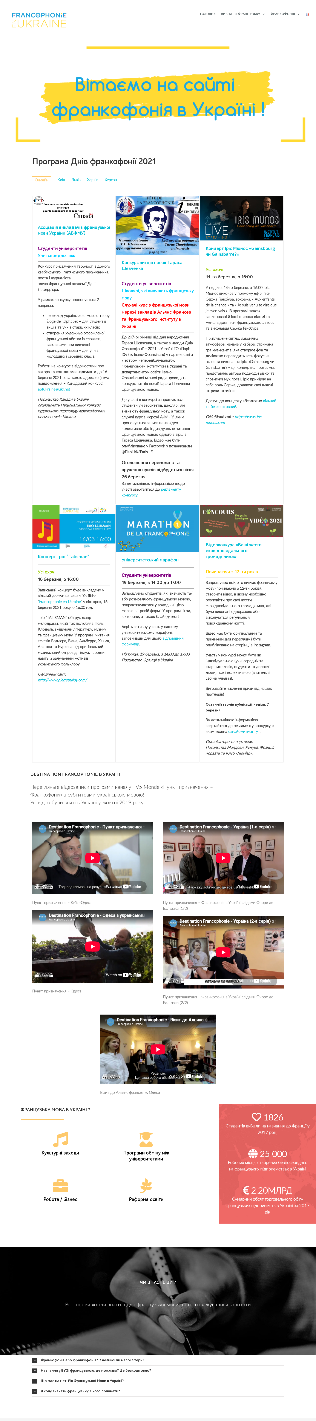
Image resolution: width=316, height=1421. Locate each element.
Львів (76, 180)
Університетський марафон (150, 560)
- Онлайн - (41, 180)
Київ (61, 180)
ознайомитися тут (244, 732)
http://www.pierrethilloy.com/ (62, 680)
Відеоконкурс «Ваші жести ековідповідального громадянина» (234, 551)
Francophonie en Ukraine (60, 602)
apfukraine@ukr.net (54, 389)
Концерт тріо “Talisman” (63, 557)
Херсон (111, 180)
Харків (92, 180)
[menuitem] (210, 14)
